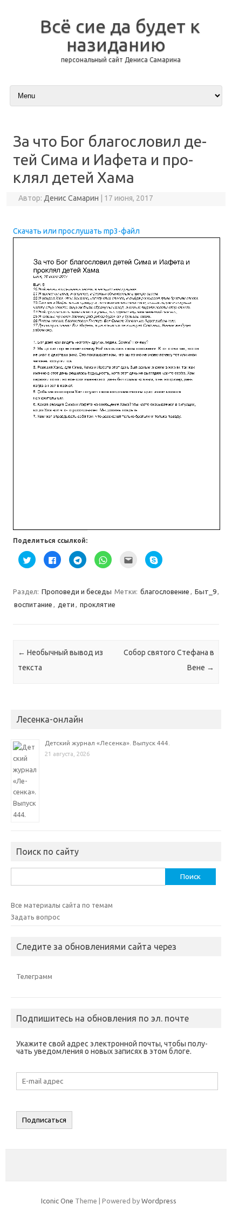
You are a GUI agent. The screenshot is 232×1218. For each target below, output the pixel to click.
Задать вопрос (35, 917)
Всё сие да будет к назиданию (120, 35)
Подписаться (44, 1120)
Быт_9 (205, 591)
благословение (164, 591)
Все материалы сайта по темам (62, 905)
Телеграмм (34, 976)
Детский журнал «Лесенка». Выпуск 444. (107, 742)
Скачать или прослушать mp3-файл (76, 231)
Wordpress (158, 1201)
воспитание (33, 604)
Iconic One (57, 1201)
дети (66, 604)
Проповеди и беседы (77, 591)
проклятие (97, 604)
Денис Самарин (71, 198)
